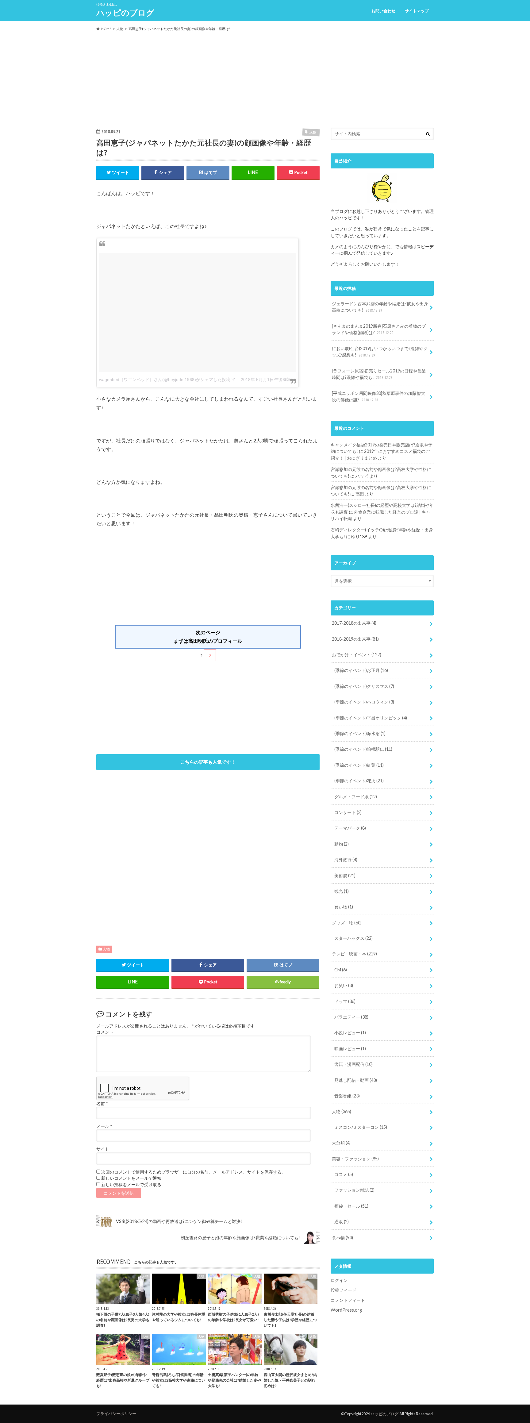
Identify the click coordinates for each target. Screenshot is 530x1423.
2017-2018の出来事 (354, 623)
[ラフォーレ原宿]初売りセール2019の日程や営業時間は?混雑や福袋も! (379, 374)
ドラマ (344, 1001)
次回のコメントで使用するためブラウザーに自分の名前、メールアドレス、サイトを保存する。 (193, 1172)
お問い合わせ (383, 10)
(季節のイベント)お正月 (361, 670)
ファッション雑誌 (354, 1190)
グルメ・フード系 (355, 796)
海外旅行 (345, 859)
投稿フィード (343, 1290)
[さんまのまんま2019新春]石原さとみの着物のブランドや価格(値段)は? (379, 329)
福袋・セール (351, 1206)
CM (340, 969)
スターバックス (353, 938)
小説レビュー (350, 1032)
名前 (102, 1103)
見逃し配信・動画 (355, 1080)
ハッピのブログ (125, 12)
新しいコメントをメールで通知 (131, 1178)
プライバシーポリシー (116, 1413)
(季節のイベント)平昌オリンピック (370, 717)
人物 (106, 949)
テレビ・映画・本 (354, 953)
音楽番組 (347, 1095)
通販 (341, 1221)
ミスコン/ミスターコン (360, 1127)
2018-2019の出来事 (355, 639)
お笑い (343, 985)
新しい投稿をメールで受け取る (131, 1184)
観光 (341, 891)
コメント (104, 1032)
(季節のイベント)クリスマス (364, 686)
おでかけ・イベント (356, 654)
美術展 (344, 875)
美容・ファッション (355, 1158)
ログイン (339, 1280)
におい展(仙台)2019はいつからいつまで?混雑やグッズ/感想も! (380, 352)
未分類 (341, 1142)
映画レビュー (350, 1048)
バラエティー (351, 1017)
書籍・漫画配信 (353, 1064)
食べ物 (342, 1237)
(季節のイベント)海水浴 (360, 733)
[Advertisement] (265, 80)
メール (104, 1126)
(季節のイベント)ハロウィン (364, 701)
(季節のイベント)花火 (359, 780)
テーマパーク (350, 828)
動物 (341, 843)
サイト (102, 1149)
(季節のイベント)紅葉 (359, 765)
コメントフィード (348, 1300)
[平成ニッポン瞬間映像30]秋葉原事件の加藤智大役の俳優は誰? (378, 397)
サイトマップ (417, 10)
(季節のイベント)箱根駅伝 (363, 749)
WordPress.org (346, 1310)
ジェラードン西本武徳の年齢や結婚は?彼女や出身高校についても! (380, 307)
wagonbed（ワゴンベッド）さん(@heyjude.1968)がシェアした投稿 (164, 379)
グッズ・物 (347, 922)
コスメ (343, 1174)
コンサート (348, 812)
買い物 (343, 906)
